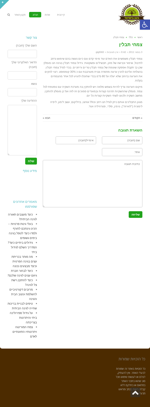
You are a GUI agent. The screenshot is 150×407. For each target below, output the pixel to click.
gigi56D (100, 52)
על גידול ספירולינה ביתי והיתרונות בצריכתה (23, 317)
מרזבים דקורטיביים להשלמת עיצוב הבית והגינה (23, 294)
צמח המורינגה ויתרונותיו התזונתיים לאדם (24, 331)
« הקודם (137, 117)
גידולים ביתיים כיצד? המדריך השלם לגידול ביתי (22, 247)
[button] (145, 25)
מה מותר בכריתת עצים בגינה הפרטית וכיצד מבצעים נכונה (24, 261)
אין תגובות (112, 52)
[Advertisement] (19, 185)
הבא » (46, 117)
